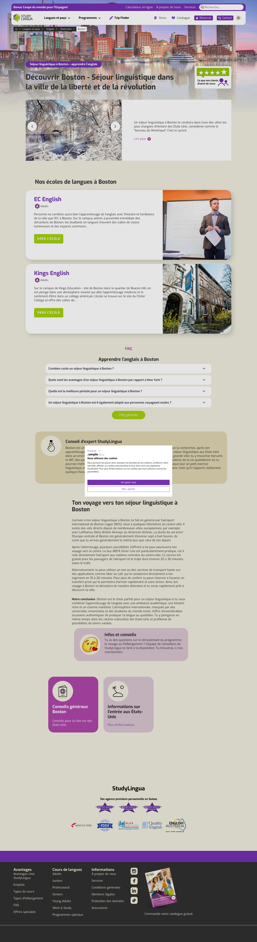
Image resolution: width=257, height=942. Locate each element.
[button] (93, 451)
